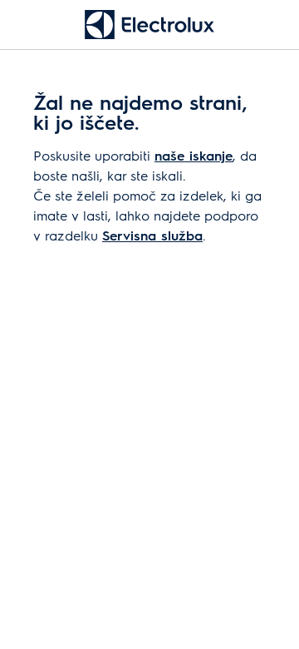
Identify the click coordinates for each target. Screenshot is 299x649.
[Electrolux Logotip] (149, 24)
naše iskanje (193, 155)
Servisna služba (152, 235)
